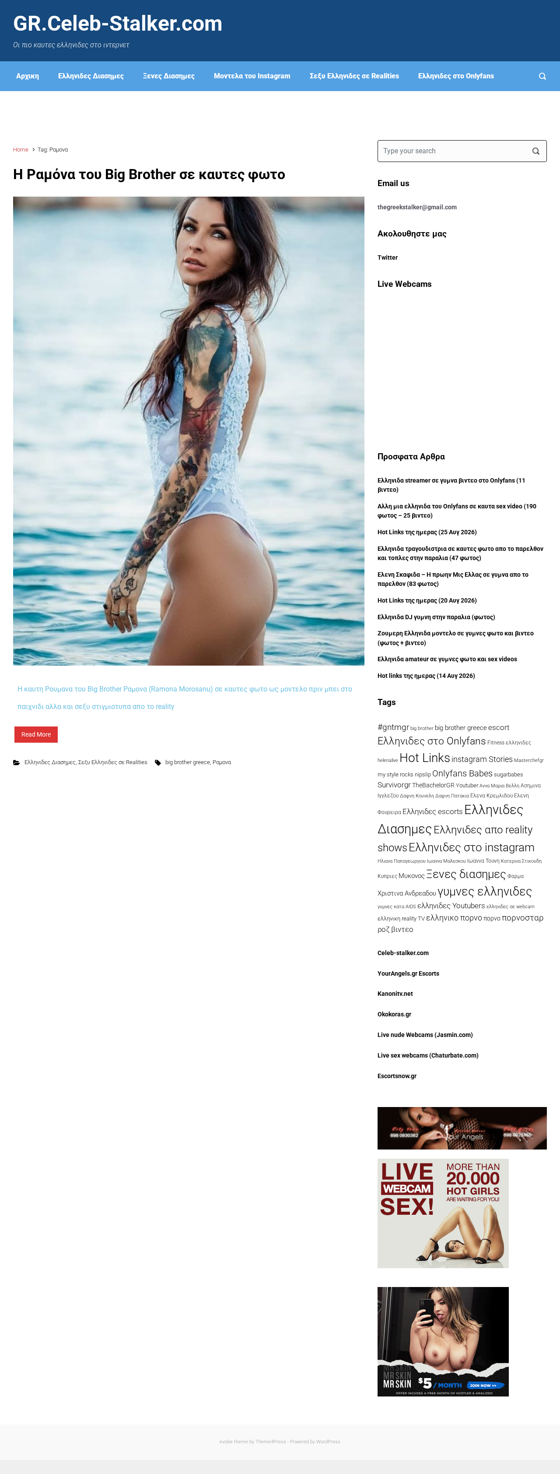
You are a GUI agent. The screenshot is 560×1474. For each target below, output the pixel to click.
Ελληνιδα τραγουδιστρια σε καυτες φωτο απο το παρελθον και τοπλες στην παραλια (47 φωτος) (460, 553)
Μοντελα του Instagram (252, 76)
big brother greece (187, 762)
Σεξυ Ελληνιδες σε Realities (354, 76)
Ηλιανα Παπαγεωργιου (402, 861)
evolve (226, 1442)
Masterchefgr (529, 760)
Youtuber (467, 785)
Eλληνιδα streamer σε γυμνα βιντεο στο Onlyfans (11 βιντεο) (451, 485)
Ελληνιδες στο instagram (472, 847)
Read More (36, 734)
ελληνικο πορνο (454, 917)
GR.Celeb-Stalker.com (118, 23)
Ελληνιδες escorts (432, 811)
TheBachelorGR (433, 785)
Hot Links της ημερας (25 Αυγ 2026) (427, 532)
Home (20, 149)
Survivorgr (394, 785)
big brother (422, 728)
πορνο (491, 918)
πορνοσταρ (523, 918)
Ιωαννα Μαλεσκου (446, 861)
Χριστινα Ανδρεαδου (407, 893)
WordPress (328, 1442)
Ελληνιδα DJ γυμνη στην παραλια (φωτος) (436, 617)
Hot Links (424, 758)
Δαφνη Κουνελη (417, 796)
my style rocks (395, 774)
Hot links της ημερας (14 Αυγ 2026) (426, 676)
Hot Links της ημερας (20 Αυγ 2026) (427, 600)
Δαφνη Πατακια (452, 796)
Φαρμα (516, 876)
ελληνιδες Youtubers (451, 905)
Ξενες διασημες (466, 874)
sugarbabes (508, 774)
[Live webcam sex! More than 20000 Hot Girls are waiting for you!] (443, 1213)
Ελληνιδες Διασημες (91, 76)
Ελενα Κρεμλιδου (491, 796)
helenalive (388, 760)
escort (498, 727)
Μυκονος (412, 876)
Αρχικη (27, 76)
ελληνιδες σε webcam (510, 906)
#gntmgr (393, 727)
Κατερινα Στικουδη (521, 861)
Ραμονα (222, 762)
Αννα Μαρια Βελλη (499, 786)
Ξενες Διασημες (169, 76)
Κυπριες (387, 876)
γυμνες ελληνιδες (485, 892)
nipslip (423, 774)
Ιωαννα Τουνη (483, 861)
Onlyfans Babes (462, 774)
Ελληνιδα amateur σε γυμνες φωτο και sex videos (447, 659)
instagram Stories (482, 759)
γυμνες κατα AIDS (397, 907)
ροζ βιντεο (395, 929)
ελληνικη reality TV (401, 918)
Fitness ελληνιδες (509, 743)
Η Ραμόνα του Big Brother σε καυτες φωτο (149, 174)
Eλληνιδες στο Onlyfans (456, 76)
